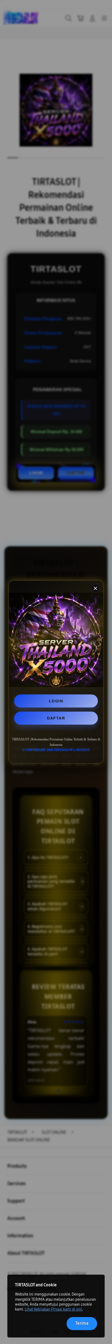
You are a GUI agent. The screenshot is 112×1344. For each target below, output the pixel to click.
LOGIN (56, 701)
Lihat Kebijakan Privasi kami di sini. (54, 1309)
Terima (81, 1323)
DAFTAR (56, 718)
